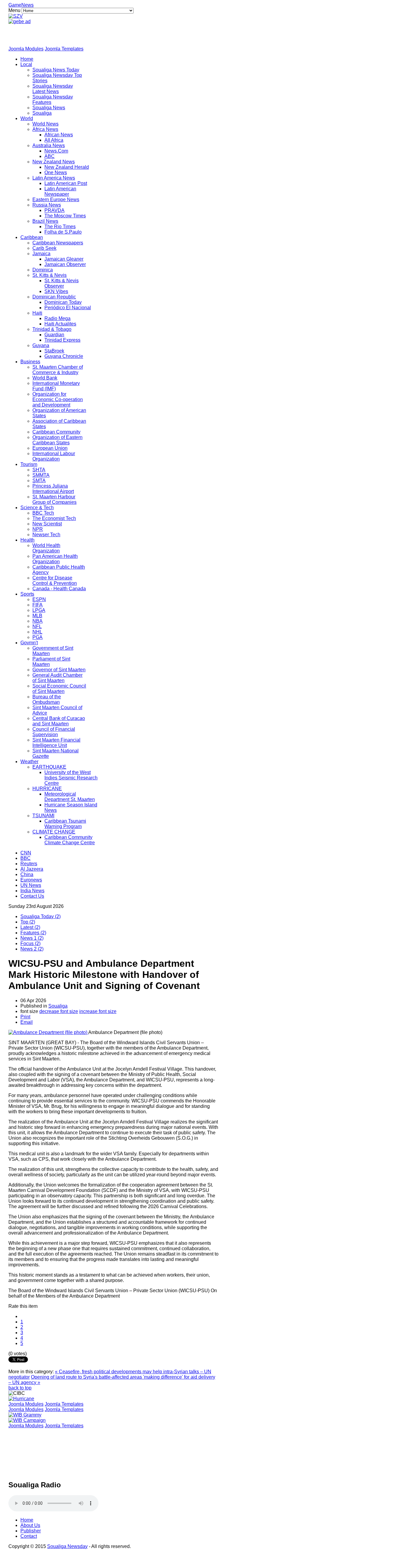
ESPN (39, 599)
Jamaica (41, 253)
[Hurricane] (21, 1398)
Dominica (42, 269)
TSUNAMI (43, 815)
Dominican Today (63, 302)
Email (26, 1022)
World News (45, 123)
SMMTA (41, 475)
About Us (30, 1525)
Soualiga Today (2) (40, 916)
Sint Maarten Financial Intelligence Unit (56, 742)
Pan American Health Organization (55, 559)
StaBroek (54, 350)
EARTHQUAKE (49, 766)
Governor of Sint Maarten (59, 669)
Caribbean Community (56, 431)
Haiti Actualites (60, 323)
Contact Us (32, 896)
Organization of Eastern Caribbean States (57, 440)
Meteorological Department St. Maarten (69, 796)
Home (26, 59)
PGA (37, 637)
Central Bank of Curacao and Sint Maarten (58, 721)
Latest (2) (30, 927)
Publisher (30, 1530)
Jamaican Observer (65, 264)
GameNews (21, 5)
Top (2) (27, 921)
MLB (37, 615)
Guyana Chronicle (63, 356)
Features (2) (33, 932)
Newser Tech (46, 534)
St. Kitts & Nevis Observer (61, 283)
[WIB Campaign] (27, 1420)
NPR (37, 529)
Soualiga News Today (55, 69)
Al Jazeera (31, 869)
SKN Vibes (56, 291)
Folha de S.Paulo (63, 231)
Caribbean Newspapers (57, 242)
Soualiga (42, 113)
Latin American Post (65, 183)
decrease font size (58, 1011)
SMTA (39, 480)
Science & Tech (37, 507)
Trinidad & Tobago (51, 329)
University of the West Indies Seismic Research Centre (71, 778)
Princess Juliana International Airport (53, 488)
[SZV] (15, 16)
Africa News (45, 129)
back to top (20, 1387)
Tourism (28, 464)
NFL (37, 626)
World (26, 118)
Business (30, 361)
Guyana (40, 345)
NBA (37, 621)
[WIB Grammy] (24, 1414)
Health (27, 540)
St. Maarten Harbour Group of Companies (54, 499)
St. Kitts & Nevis (49, 275)
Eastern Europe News (55, 199)
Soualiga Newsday (67, 1546)
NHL (37, 631)
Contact (28, 1536)
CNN (25, 852)
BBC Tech (43, 512)
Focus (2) (30, 943)
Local (26, 64)
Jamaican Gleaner (63, 259)
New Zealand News (53, 161)
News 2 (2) (32, 948)
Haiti (37, 313)
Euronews (31, 879)
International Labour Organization (53, 456)
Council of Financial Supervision (53, 732)
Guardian (54, 334)
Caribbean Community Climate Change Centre (69, 840)
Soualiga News (48, 107)
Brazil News (45, 221)
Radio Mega (57, 318)
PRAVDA (54, 210)
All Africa (53, 140)
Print (25, 1016)
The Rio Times (60, 226)
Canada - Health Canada (59, 588)
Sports (27, 594)
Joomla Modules (26, 48)
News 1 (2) (32, 938)
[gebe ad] (19, 21)
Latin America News (53, 177)
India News (32, 890)
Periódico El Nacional (67, 307)
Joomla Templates (64, 48)
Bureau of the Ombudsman (46, 699)
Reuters (28, 863)
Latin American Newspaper (60, 191)
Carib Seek (44, 248)
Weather (29, 761)
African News (58, 134)
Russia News (46, 204)
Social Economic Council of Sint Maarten (59, 688)
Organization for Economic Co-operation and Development (57, 399)
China (26, 874)
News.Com (56, 150)
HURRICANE (47, 788)
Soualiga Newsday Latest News (52, 88)
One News (55, 172)
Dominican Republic (54, 296)
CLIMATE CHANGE (53, 831)
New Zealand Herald (66, 167)
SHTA (38, 469)
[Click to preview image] (48, 1032)
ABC (49, 156)
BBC (25, 858)
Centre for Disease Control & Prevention (54, 580)
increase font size (97, 1011)
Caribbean (31, 237)
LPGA (38, 610)
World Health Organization (46, 548)
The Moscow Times (65, 215)
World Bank (44, 377)
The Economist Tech (54, 518)
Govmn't (29, 642)
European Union (50, 448)
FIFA (37, 604)
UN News (30, 885)
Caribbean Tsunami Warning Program (65, 823)
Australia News (48, 145)
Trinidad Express (62, 340)
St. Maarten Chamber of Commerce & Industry (57, 369)
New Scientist (47, 523)
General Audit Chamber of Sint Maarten (57, 678)
